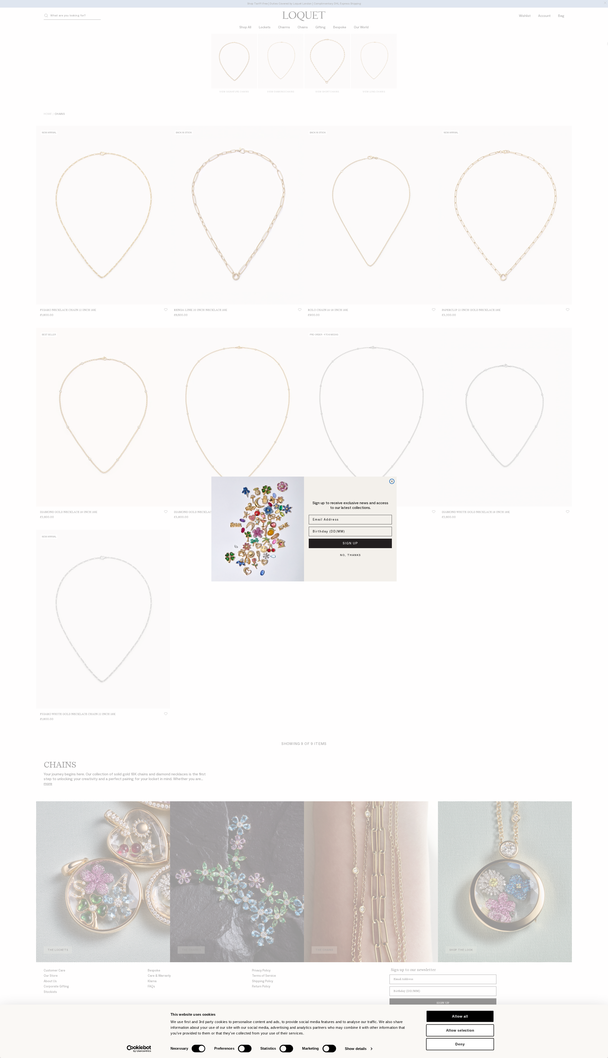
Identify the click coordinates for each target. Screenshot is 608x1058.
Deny (460, 1044)
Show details (355, 1049)
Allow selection (460, 1030)
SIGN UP (350, 543)
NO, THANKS (350, 555)
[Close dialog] (392, 481)
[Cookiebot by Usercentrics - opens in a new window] (139, 1048)
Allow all (460, 1016)
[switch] (245, 1048)
